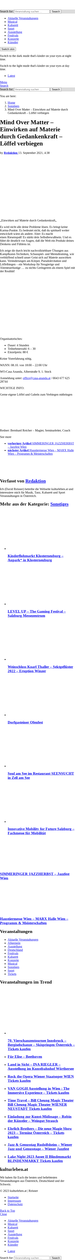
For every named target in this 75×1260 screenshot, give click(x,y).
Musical (12, 21)
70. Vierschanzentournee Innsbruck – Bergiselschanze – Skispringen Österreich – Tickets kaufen (41, 1045)
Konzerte (13, 38)
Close (3, 1214)
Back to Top (7, 1210)
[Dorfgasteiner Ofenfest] (41, 697)
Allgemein (14, 943)
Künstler (13, 42)
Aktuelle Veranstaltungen (23, 18)
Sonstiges (59, 504)
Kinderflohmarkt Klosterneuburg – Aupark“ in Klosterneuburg (35, 558)
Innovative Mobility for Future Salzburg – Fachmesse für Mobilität (41, 831)
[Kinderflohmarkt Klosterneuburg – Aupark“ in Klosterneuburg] (41, 530)
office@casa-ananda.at (36, 378)
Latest (11, 75)
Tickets (12, 974)
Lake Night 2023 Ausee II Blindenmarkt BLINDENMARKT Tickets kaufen (39, 1159)
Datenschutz (15, 1204)
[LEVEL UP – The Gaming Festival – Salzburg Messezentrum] (41, 586)
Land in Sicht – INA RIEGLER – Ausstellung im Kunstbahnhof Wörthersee (41, 1066)
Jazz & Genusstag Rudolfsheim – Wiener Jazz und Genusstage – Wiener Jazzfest (40, 1147)
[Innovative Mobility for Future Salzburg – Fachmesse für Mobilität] (41, 803)
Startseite (13, 1197)
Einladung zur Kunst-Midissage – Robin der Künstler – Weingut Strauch (40, 1119)
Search (56, 11)
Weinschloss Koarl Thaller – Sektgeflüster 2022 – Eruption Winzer (40, 669)
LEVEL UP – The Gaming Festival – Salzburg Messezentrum (37, 613)
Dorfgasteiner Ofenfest (25, 722)
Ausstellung (15, 32)
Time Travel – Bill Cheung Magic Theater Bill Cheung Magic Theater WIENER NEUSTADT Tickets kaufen (41, 1104)
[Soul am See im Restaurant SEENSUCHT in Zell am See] (41, 748)
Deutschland (15, 949)
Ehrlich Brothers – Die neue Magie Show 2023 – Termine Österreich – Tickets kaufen (40, 1133)
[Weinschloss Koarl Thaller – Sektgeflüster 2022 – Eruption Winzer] (41, 641)
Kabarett (13, 25)
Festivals (13, 35)
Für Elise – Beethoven (25, 1057)
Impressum (14, 1200)
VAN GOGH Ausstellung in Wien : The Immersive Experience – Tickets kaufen (38, 1090)
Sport (11, 28)
